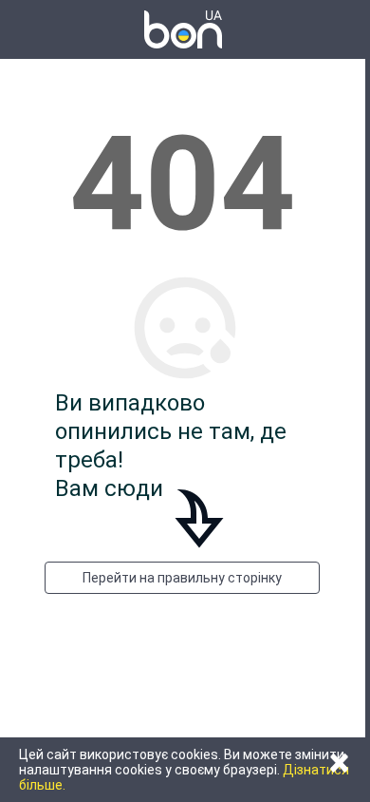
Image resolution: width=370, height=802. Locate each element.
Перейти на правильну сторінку (182, 577)
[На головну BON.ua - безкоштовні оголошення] (183, 29)
